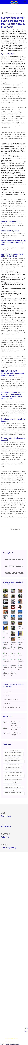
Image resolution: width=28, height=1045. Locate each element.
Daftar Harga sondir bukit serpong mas (13, 755)
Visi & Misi (3, 944)
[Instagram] (6, 923)
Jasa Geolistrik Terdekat (15, 722)
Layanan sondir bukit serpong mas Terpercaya (12, 761)
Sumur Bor (4, 939)
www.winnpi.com (8, 1041)
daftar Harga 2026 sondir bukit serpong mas (13, 776)
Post (2, 947)
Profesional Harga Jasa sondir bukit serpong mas (13, 793)
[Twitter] (3, 923)
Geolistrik (3, 930)
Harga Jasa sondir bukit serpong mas (13, 757)
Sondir (3, 936)
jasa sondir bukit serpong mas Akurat (13, 764)
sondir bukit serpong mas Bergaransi (13, 790)
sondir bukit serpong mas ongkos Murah (14, 750)
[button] (24, 2)
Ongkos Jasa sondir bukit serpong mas (13, 752)
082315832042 (14, 559)
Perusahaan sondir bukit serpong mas (13, 779)
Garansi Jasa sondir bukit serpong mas (13, 772)
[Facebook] (1, 923)
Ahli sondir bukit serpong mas (11, 782)
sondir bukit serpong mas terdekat (12, 767)
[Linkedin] (8, 923)
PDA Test (3, 933)
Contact (3, 950)
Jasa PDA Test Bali (16, 728)
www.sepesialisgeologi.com (11, 1038)
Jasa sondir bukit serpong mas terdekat (14, 787)
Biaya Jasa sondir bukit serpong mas (13, 770)
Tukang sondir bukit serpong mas (12, 784)
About (2, 942)
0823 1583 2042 (14, 573)
